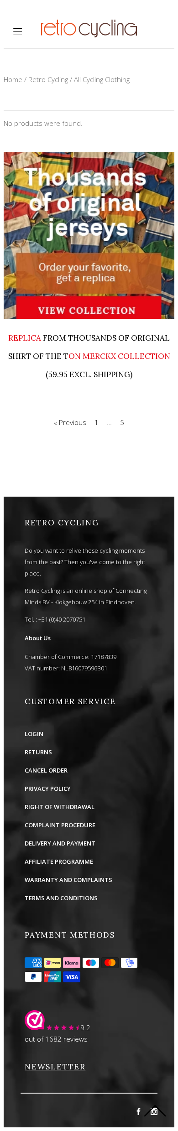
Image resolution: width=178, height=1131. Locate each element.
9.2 (85, 1027)
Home (13, 79)
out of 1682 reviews (56, 1038)
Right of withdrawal (59, 807)
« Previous (70, 422)
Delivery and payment (60, 843)
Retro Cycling (48, 79)
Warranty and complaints (68, 880)
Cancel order (46, 770)
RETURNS (38, 752)
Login (34, 734)
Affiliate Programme (59, 861)
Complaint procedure (60, 825)
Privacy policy (48, 788)
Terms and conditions (61, 898)
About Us (38, 638)
